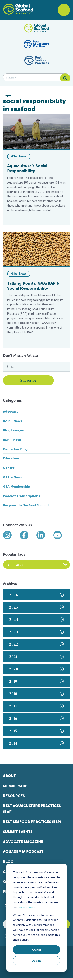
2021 (13, 656)
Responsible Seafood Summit (26, 505)
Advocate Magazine (23, 842)
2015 (13, 731)
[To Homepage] (18, 9)
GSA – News (12, 477)
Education (11, 458)
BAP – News (12, 421)
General (9, 468)
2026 (13, 595)
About (9, 776)
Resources (14, 796)
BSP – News (12, 440)
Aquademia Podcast (23, 851)
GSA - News (19, 156)
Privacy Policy (26, 907)
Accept (36, 949)
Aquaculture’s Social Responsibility (27, 168)
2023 (13, 632)
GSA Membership (16, 486)
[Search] (65, 78)
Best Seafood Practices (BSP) (32, 822)
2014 (13, 743)
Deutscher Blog (15, 449)
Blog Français (14, 430)
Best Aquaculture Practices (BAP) (32, 809)
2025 (13, 607)
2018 (13, 694)
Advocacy (10, 411)
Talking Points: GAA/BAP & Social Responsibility (33, 286)
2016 (13, 718)
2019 (13, 681)
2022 (13, 644)
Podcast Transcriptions (21, 496)
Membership (15, 786)
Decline (36, 960)
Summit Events (17, 832)
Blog (8, 862)
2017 (13, 706)
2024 (13, 619)
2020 (13, 669)
